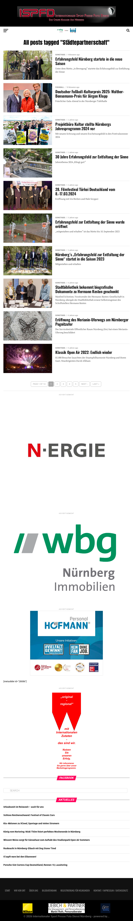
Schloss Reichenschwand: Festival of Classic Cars (29, 815)
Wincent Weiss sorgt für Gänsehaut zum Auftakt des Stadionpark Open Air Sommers (46, 840)
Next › (84, 384)
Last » (96, 384)
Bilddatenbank (49, 890)
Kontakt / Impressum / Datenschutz (111, 890)
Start (7, 890)
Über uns (33, 890)
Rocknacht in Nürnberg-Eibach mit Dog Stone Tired (29, 848)
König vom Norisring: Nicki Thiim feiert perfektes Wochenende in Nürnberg (41, 831)
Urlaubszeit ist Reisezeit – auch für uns (23, 807)
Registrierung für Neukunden (75, 890)
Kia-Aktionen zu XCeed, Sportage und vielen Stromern (31, 823)
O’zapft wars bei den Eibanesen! (19, 856)
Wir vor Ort (19, 890)
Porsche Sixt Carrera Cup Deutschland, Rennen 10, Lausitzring (35, 865)
